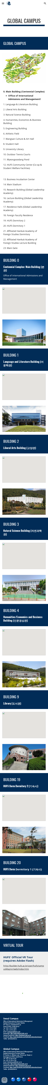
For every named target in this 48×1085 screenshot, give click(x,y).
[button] (3, 3)
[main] (24, 22)
